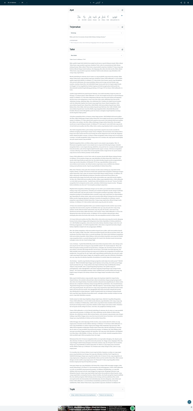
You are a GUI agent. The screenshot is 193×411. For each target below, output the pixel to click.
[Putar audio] (121, 15)
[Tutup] (191, 407)
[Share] (181, 2)
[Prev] (90, 2)
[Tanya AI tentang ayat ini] (189, 402)
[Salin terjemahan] (122, 27)
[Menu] (4, 2)
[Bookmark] (184, 2)
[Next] (102, 2)
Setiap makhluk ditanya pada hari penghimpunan (83, 395)
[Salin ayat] (122, 10)
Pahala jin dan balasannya (105, 395)
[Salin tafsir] (122, 49)
